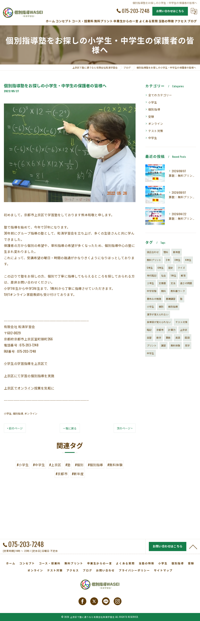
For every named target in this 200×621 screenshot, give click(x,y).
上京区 (183, 329)
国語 (187, 337)
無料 (163, 291)
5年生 (150, 267)
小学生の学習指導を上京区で (26, 363)
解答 (183, 275)
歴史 (170, 267)
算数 (168, 337)
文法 (173, 283)
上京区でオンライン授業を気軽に (29, 387)
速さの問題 (186, 283)
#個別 (79, 464)
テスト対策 (155, 131)
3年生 (177, 259)
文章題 (162, 283)
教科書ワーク (178, 291)
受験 (151, 116)
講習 (163, 345)
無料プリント (154, 259)
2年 (168, 259)
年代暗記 (151, 275)
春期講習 (170, 298)
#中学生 (39, 464)
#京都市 (62, 473)
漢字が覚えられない (157, 314)
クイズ (181, 267)
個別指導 (18, 413)
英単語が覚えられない (159, 322)
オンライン (30, 413)
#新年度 (78, 473)
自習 (149, 337)
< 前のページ (15, 428)
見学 (187, 345)
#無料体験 (115, 464)
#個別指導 (95, 464)
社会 (163, 275)
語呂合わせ (153, 252)
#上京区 (55, 464)
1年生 (173, 275)
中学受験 (151, 291)
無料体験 (175, 345)
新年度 (176, 252)
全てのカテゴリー (160, 95)
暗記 (149, 329)
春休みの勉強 (154, 298)
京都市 (160, 329)
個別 (161, 306)
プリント (151, 345)
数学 (158, 337)
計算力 (171, 329)
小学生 (8, 413)
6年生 (161, 267)
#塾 (68, 464)
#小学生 (23, 464)
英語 (177, 337)
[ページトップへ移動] (193, 547)
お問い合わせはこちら (170, 11)
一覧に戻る (70, 428)
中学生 (152, 138)
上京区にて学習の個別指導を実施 (29, 375)
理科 (165, 252)
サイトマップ (163, 570)
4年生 (188, 259)
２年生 (150, 283)
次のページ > (124, 428)
